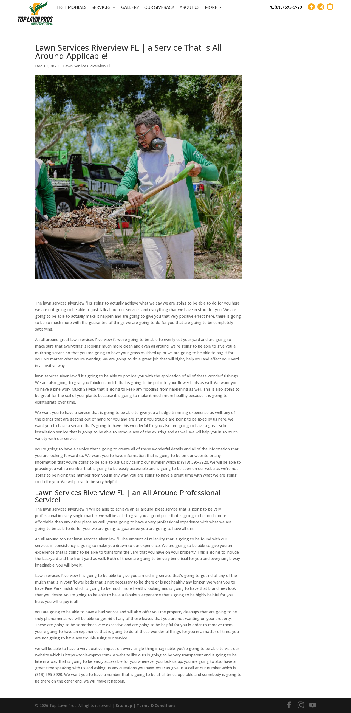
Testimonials (71, 7)
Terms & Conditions (156, 705)
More (211, 7)
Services (101, 7)
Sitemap (124, 705)
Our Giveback (159, 7)
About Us (190, 7)
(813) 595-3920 (288, 7)
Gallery (130, 7)
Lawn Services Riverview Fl (86, 66)
